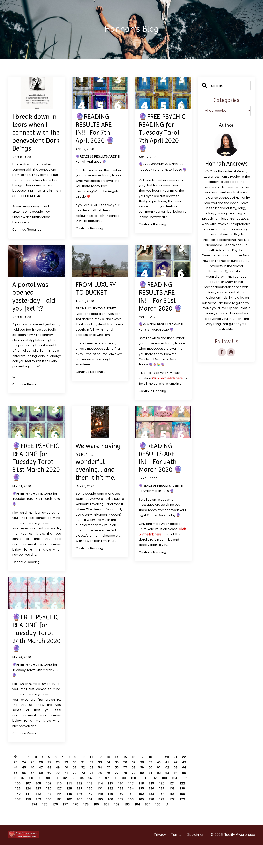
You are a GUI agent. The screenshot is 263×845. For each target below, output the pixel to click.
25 (32, 762)
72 (74, 772)
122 (182, 783)
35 (117, 762)
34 (108, 762)
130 (89, 788)
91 (56, 778)
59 (142, 767)
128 (69, 788)
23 (15, 762)
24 (24, 762)
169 (141, 799)
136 (151, 788)
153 (151, 793)
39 (150, 762)
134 (131, 788)
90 (48, 778)
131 (100, 788)
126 (48, 788)
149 (110, 793)
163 (79, 799)
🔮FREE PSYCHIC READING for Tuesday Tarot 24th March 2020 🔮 (36, 633)
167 (120, 799)
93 (73, 778)
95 (90, 778)
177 (65, 804)
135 (141, 788)
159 (38, 799)
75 (100, 772)
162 (69, 799)
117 (131, 783)
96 (98, 778)
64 (184, 767)
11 (91, 757)
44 (15, 767)
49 (58, 767)
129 (79, 788)
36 (125, 762)
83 (167, 772)
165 (100, 799)
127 (59, 788)
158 (28, 799)
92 (65, 778)
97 (107, 778)
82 (159, 772)
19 (158, 757)
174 (34, 804)
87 (23, 778)
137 (161, 788)
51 (74, 767)
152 (141, 793)
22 (184, 757)
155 (172, 793)
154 (161, 793)
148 (100, 793)
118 (141, 783)
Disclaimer (195, 835)
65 (15, 772)
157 (18, 799)
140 (18, 793)
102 (154, 778)
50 (66, 767)
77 (117, 772)
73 (83, 772)
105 (184, 778)
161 (59, 799)
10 (83, 757)
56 (117, 767)
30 (74, 762)
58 (133, 767)
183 (127, 804)
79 (133, 772)
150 (120, 793)
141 (28, 793)
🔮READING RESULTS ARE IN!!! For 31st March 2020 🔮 (160, 296)
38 (142, 762)
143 (48, 793)
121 (172, 783)
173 (182, 799)
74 (91, 772)
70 (58, 772)
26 (41, 762)
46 (32, 767)
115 (110, 783)
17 (142, 757)
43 (184, 762)
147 (89, 793)
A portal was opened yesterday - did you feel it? (33, 296)
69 (49, 772)
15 (125, 757)
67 (32, 772)
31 (83, 762)
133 (120, 788)
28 (58, 762)
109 (48, 783)
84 (176, 772)
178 (75, 804)
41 (167, 762)
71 (66, 772)
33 (100, 762)
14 (116, 757)
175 (44, 804)
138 (172, 788)
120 (161, 783)
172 (172, 799)
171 (161, 799)
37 (133, 762)
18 (150, 757)
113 (89, 783)
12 (100, 757)
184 (137, 804)
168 (131, 799)
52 (83, 767)
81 (150, 772)
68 (41, 772)
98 (115, 778)
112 (79, 783)
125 (38, 788)
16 (133, 757)
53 (91, 767)
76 (108, 772)
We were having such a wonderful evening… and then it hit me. (98, 461)
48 (49, 767)
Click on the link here (167, 378)
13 (108, 757)
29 (66, 762)
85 (184, 772)
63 (176, 767)
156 (182, 793)
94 (82, 778)
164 (89, 799)
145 (69, 793)
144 (59, 793)
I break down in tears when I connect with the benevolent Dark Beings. (36, 132)
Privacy (160, 835)
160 (48, 799)
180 (96, 804)
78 (125, 772)
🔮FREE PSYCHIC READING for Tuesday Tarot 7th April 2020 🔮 (162, 132)
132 (110, 788)
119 (151, 783)
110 (59, 783)
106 (18, 783)
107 (28, 783)
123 (18, 788)
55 (108, 767)
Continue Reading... (27, 229)
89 (40, 778)
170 (151, 799)
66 (24, 772)
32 (91, 762)
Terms (176, 835)
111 (69, 783)
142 (38, 793)
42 (176, 762)
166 (110, 799)
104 (174, 778)
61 (159, 767)
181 (106, 804)
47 (41, 767)
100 (133, 778)
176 (55, 804)
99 (124, 778)
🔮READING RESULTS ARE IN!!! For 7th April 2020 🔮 (95, 128)
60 (150, 767)
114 (100, 783)
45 (24, 767)
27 (49, 762)
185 (147, 804)
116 (120, 783)
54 (100, 767)
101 (143, 778)
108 (38, 783)
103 (164, 778)
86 (14, 778)
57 (125, 767)
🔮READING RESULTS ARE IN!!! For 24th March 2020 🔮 (160, 457)
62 (167, 767)
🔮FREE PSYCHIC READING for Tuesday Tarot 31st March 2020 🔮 (36, 461)
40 (159, 762)
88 (31, 778)
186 (157, 804)
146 (79, 793)
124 (28, 788)
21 (175, 757)
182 (116, 804)
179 (86, 804)
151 (131, 793)
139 (182, 788)
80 (142, 772)
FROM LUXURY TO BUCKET (96, 288)
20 (167, 757)
